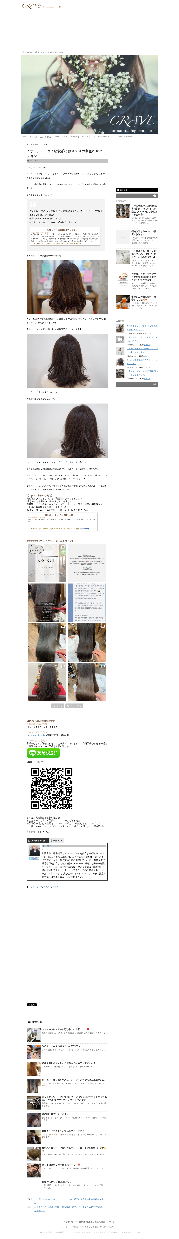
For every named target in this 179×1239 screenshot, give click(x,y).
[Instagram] (37, 858)
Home (25, 137)
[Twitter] (30, 858)
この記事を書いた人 (38, 841)
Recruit (85, 137)
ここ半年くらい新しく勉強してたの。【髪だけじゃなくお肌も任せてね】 (143, 254)
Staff (65, 137)
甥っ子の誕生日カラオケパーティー (60, 1165)
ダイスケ (47, 846)
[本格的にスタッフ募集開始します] (47, 563)
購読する (123, 190)
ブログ (55, 887)
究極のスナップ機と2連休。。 (57, 1182)
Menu (57, 137)
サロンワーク (36, 887)
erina (145, 356)
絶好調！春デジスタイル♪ (55, 1114)
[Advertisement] (89, 30)
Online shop (74, 137)
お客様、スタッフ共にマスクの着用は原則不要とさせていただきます (143, 277)
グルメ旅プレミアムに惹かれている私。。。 (64, 1029)
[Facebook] (34, 858)
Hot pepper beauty (36, 735)
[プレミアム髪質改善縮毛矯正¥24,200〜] (47, 642)
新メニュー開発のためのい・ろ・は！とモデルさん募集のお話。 (74, 1080)
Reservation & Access (106, 137)
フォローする (75, 706)
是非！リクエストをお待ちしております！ (63, 1131)
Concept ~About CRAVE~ (41, 137)
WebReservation (125, 137)
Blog (93, 137)
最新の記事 (57, 841)
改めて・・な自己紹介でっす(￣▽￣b (61, 1046)
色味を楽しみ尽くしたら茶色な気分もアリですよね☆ (69, 1063)
